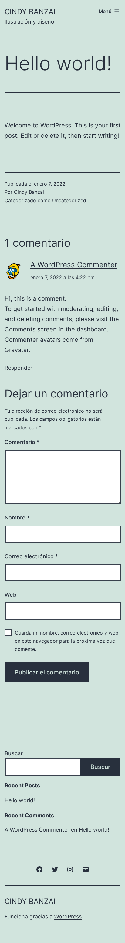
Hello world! (20, 800)
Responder (18, 367)
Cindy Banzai (30, 11)
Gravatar (17, 350)
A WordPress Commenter (73, 264)
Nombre (17, 517)
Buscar (14, 753)
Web (10, 595)
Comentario (22, 442)
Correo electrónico (31, 556)
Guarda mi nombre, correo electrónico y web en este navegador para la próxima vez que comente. (66, 641)
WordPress (68, 916)
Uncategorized (69, 200)
